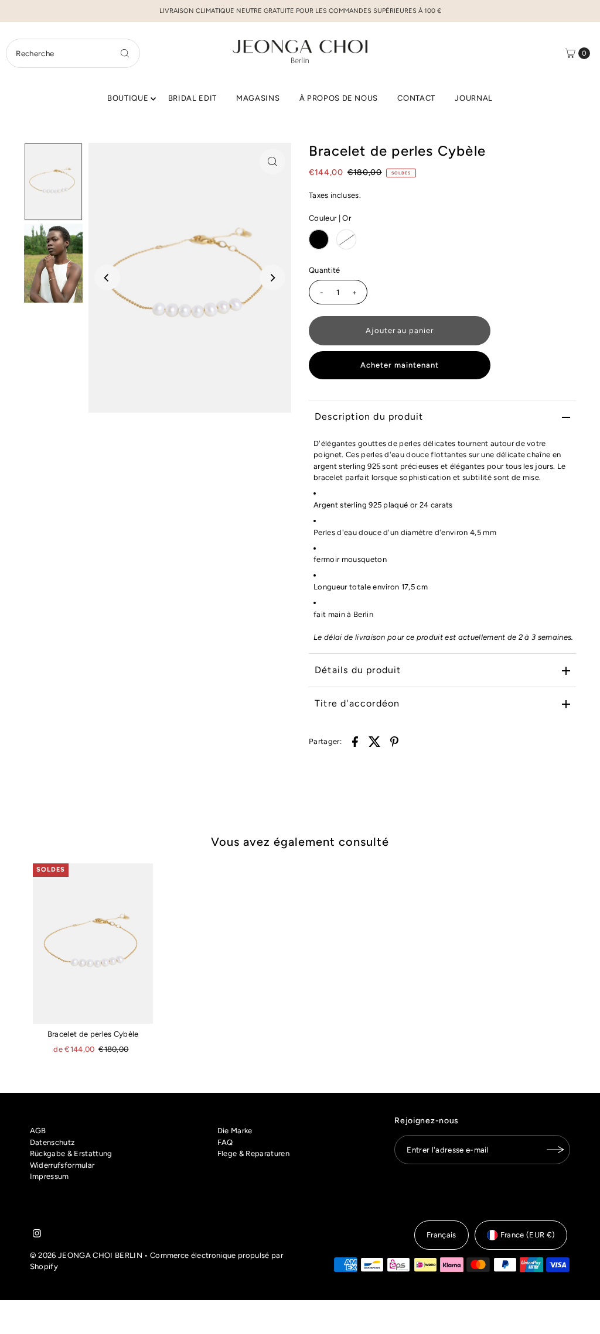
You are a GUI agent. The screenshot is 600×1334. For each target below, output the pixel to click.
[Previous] (107, 277)
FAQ (225, 1142)
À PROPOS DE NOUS (338, 98)
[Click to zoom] (272, 161)
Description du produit (369, 416)
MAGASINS (257, 98)
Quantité (324, 270)
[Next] (272, 277)
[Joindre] (555, 1149)
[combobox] (72, 53)
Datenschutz (52, 1142)
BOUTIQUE (127, 98)
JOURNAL (474, 98)
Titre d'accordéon (357, 703)
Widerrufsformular (62, 1165)
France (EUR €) (527, 1234)
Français (441, 1234)
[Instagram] (37, 1235)
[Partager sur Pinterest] (394, 741)
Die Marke (235, 1130)
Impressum (49, 1176)
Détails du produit (358, 669)
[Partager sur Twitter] (375, 741)
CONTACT (416, 98)
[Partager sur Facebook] (355, 741)
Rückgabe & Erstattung (71, 1153)
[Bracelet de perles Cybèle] (93, 943)
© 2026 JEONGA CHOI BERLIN (86, 1255)
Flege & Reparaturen (253, 1153)
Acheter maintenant (399, 365)
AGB (38, 1130)
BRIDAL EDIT (192, 98)
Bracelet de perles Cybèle (93, 1034)
